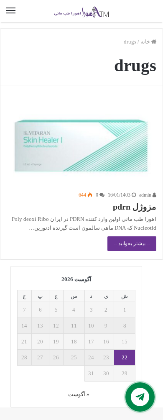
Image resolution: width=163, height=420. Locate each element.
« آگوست (78, 394)
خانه (145, 41)
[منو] (10, 11)
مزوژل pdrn (134, 206)
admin (146, 195)
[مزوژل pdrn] (81, 144)
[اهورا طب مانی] (81, 11)
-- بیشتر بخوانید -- (132, 243)
